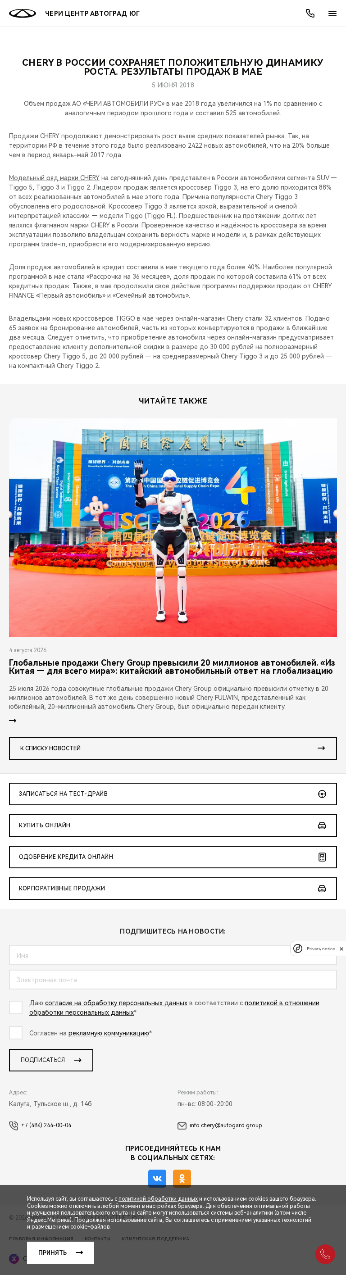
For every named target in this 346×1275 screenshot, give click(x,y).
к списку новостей (50, 748)
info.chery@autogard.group (226, 1125)
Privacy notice (321, 948)
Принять (52, 1253)
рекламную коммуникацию (108, 1033)
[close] (341, 948)
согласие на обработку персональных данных (116, 1003)
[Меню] (332, 13)
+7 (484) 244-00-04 (46, 1125)
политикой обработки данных (158, 1199)
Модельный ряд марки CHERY (54, 177)
